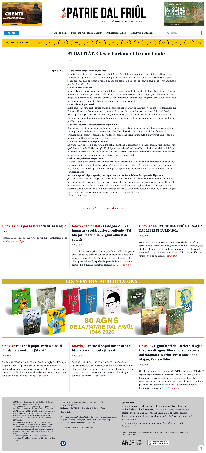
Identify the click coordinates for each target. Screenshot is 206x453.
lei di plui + (21, 241)
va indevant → (115, 208)
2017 (164, 42)
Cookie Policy (66, 412)
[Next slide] (199, 42)
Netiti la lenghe (34, 226)
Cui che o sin (60, 32)
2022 (101, 42)
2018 (151, 42)
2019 (138, 42)
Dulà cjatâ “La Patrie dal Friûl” (86, 32)
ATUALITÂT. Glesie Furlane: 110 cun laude (116, 54)
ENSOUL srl (65, 427)
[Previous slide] (40, 42)
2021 (113, 42)
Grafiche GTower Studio (82, 427)
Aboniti (11, 32)
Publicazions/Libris (116, 32)
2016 (176, 42)
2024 (75, 42)
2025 (63, 42)
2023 (88, 42)
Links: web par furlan (142, 32)
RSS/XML (75, 408)
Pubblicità (86, 408)
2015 (189, 42)
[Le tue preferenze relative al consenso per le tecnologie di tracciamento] (201, 448)
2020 (126, 42)
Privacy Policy (100, 408)
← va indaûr (90, 208)
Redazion (64, 408)
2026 (50, 42)
